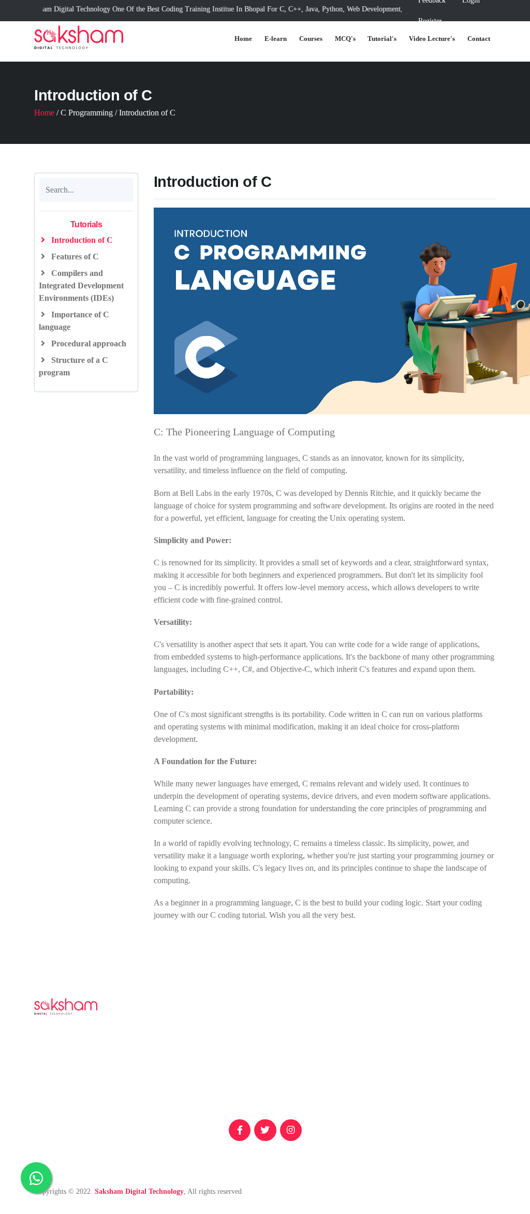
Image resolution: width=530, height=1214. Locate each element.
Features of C (74, 256)
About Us (379, 1055)
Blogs (372, 1038)
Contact (478, 38)
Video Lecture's (432, 38)
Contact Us (381, 1100)
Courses (310, 38)
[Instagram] (291, 1130)
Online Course (466, 1051)
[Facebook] (240, 1130)
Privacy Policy (466, 1067)
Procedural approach (87, 343)
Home (243, 38)
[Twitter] (265, 1130)
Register (430, 21)
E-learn (275, 38)
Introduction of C (81, 240)
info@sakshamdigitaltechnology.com (264, 1105)
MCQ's (345, 38)
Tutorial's (381, 38)
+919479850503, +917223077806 (260, 1076)
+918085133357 (257, 1063)
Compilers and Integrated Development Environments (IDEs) (81, 285)
